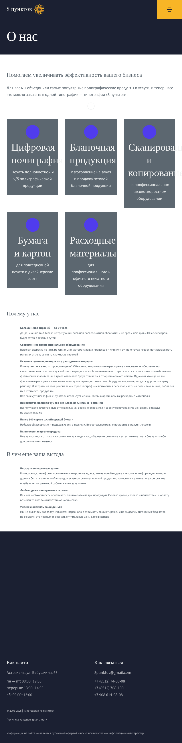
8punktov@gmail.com (112, 672)
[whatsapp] (95, 712)
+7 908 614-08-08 (108, 695)
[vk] (111, 712)
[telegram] (103, 712)
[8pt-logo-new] (33, 630)
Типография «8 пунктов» (39, 711)
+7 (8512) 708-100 (109, 688)
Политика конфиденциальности (27, 720)
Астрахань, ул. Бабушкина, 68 (32, 672)
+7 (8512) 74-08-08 (109, 681)
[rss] (118, 712)
